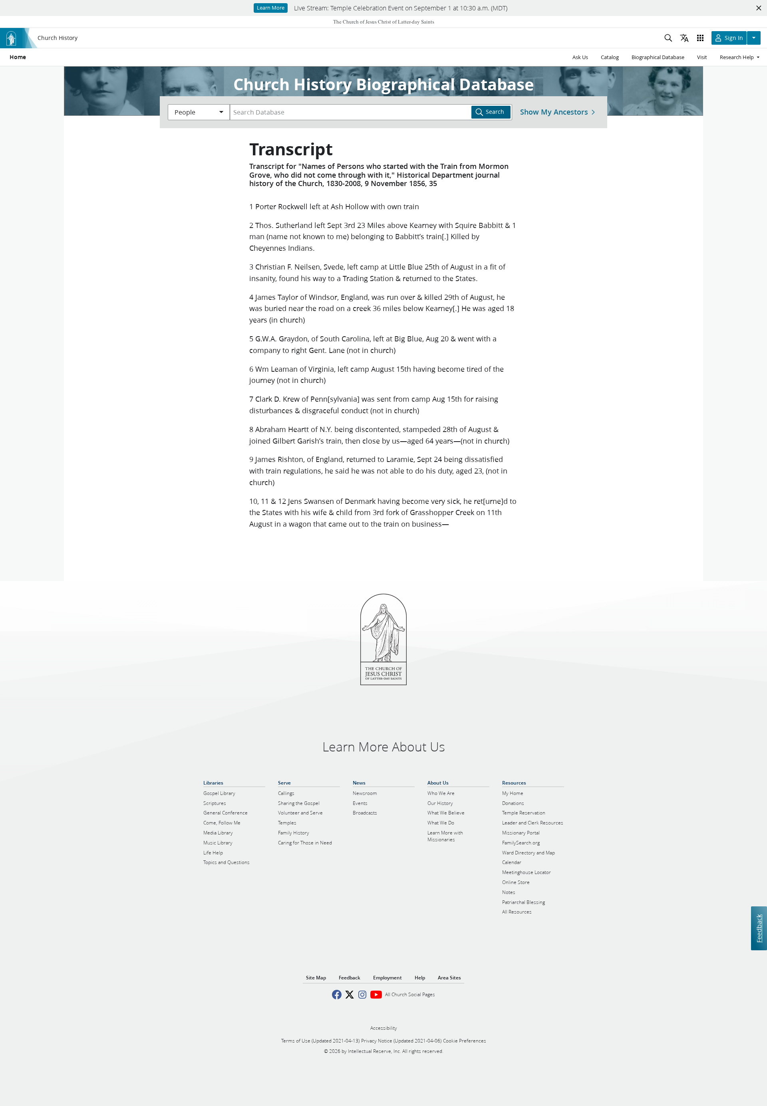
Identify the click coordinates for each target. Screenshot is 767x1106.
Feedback (758, 928)
